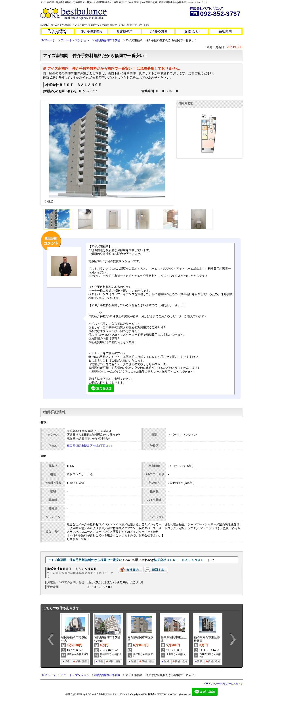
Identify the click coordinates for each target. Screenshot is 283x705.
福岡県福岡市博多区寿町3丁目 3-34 (89, 445)
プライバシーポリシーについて (223, 683)
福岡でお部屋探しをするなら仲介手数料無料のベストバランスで (97, 694)
